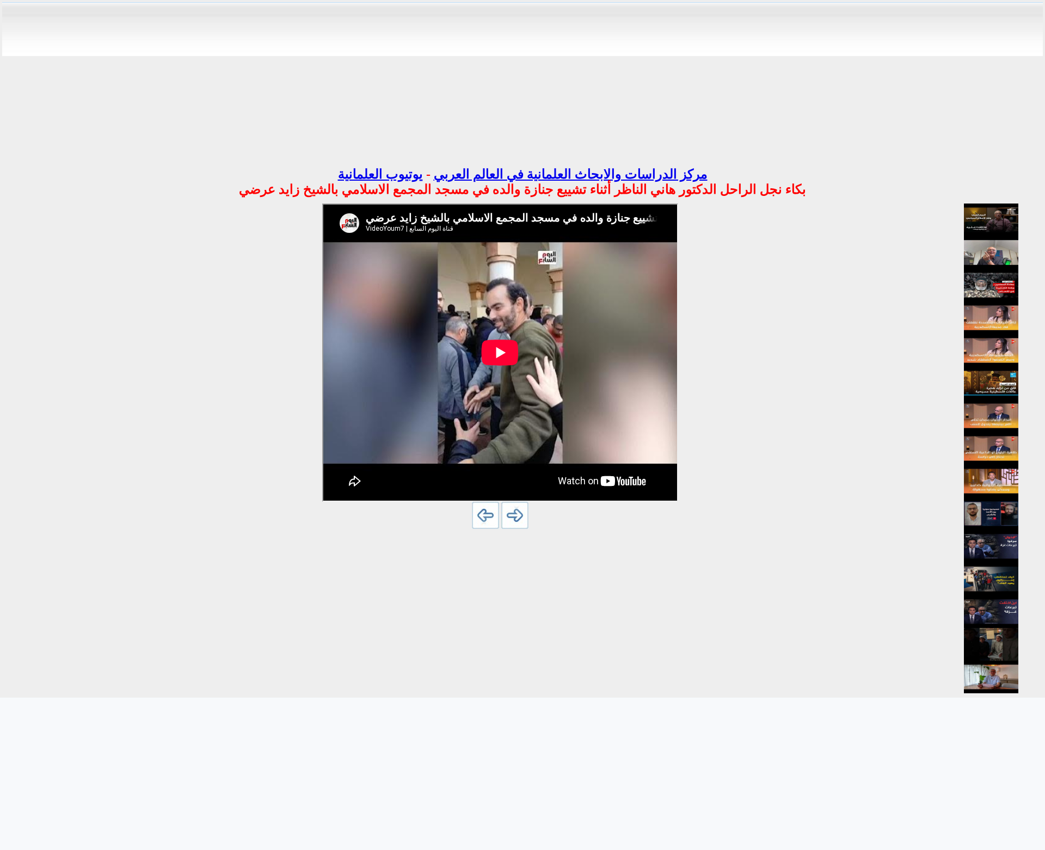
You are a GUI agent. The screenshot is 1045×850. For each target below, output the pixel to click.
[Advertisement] (522, 80)
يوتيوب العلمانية (380, 174)
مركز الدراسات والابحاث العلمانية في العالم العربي (571, 174)
